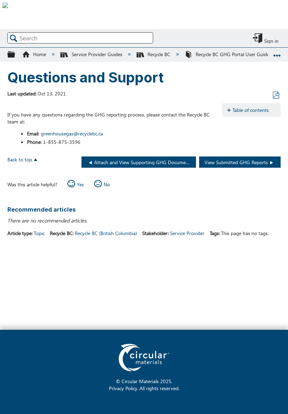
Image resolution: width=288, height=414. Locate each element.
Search (13, 38)
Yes (80, 184)
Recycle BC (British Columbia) (106, 232)
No (107, 184)
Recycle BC (159, 54)
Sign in (271, 40)
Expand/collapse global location (277, 52)
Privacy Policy (123, 388)
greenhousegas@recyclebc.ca (72, 133)
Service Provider (187, 232)
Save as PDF (276, 95)
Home (39, 54)
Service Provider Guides (96, 54)
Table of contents (251, 109)
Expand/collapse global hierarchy (16, 54)
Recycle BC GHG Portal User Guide (232, 54)
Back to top (19, 159)
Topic (39, 232)
